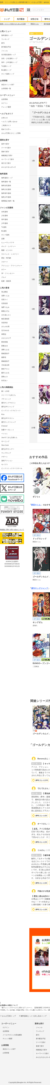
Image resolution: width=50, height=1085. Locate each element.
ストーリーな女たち (8, 395)
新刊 (3, 43)
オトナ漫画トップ (7, 74)
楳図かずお (5, 311)
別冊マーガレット (7, 430)
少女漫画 (4, 215)
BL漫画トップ (6, 70)
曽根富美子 (5, 353)
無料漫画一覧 (6, 182)
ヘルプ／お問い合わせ (9, 122)
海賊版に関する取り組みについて (12, 530)
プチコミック (6, 399)
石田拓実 (4, 303)
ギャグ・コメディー (8, 246)
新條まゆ (4, 346)
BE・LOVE (5, 391)
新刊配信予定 (6, 47)
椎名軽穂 (4, 342)
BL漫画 (4, 231)
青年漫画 (4, 219)
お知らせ (4, 118)
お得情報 (6, 1053)
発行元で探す (6, 163)
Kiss (2, 414)
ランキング (5, 39)
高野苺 (3, 357)
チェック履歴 (6, 107)
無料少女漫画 (6, 189)
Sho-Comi (5, 445)
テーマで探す (6, 148)
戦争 (33, 106)
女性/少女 (35, 19)
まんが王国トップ (9, 1016)
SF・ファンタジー (8, 273)
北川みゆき (5, 330)
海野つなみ (5, 307)
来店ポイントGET (7, 85)
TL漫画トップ (6, 66)
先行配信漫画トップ (8, 55)
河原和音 (4, 323)
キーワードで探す (7, 159)
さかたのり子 (6, 338)
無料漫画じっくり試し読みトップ (34, 1016)
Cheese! (4, 426)
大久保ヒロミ (6, 315)
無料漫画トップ (7, 35)
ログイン (4, 103)
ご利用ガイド (6, 125)
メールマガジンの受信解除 (12, 1035)
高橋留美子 (5, 361)
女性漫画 (4, 212)
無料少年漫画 (6, 197)
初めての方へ (6, 129)
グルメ (3, 277)
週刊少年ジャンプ (7, 407)
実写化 (40, 106)
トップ (7, 19)
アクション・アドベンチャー (11, 266)
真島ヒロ (4, 377)
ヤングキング (6, 453)
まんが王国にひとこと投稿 (11, 133)
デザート (4, 457)
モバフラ (4, 464)
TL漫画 (3, 227)
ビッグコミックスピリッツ (11, 410)
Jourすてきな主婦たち (9, 437)
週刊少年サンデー (7, 449)
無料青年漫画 (6, 193)
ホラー (3, 269)
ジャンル (4, 51)
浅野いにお (5, 296)
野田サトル (36, 505)
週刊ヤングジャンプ (8, 422)
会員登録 (4, 99)
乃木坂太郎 (5, 365)
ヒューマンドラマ (7, 242)
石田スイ (4, 299)
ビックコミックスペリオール (11, 468)
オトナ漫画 (5, 235)
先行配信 (20, 19)
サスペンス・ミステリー (10, 254)
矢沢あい (4, 380)
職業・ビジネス (7, 250)
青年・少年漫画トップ (9, 62)
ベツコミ (4, 434)
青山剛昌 (4, 292)
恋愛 (3, 239)
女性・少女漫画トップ (9, 58)
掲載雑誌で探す (7, 155)
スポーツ (4, 262)
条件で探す (5, 144)
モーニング (5, 441)
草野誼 (3, 334)
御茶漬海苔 (5, 319)
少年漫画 (4, 223)
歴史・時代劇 (6, 258)
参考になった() (41, 780)
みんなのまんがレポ (8, 167)
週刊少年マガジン (7, 418)
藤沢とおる (5, 373)
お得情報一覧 (6, 88)
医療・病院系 (6, 281)
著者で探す (5, 152)
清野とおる (5, 350)
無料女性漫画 (6, 185)
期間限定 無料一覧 (8, 201)
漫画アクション (7, 461)
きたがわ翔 (5, 326)
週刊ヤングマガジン (8, 403)
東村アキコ (5, 369)
